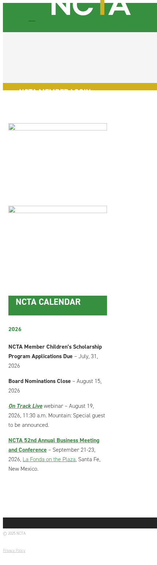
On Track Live (25, 406)
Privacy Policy (14, 550)
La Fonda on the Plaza (49, 459)
